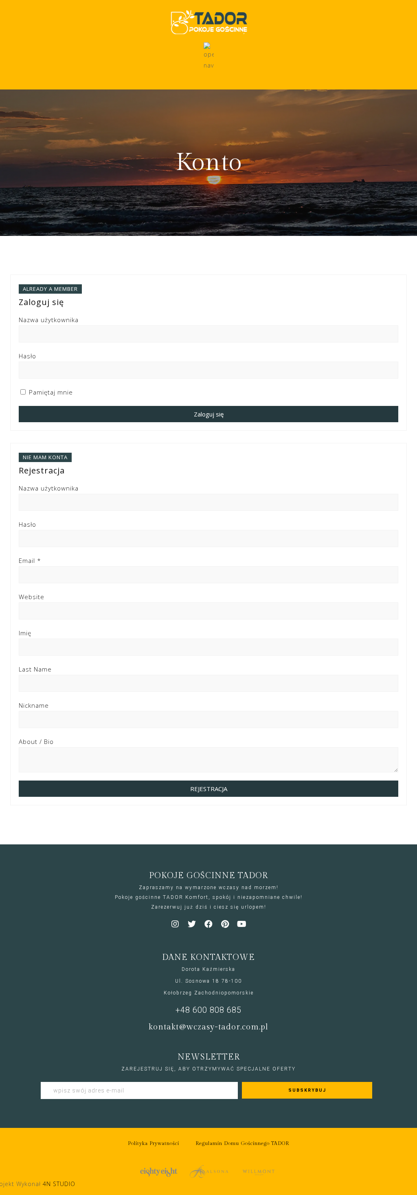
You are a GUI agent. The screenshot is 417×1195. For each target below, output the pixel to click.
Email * (30, 560)
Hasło (27, 356)
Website (31, 597)
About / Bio (36, 741)
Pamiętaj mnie (50, 392)
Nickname (34, 705)
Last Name (35, 669)
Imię (25, 633)
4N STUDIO (59, 1184)
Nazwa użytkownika (49, 320)
